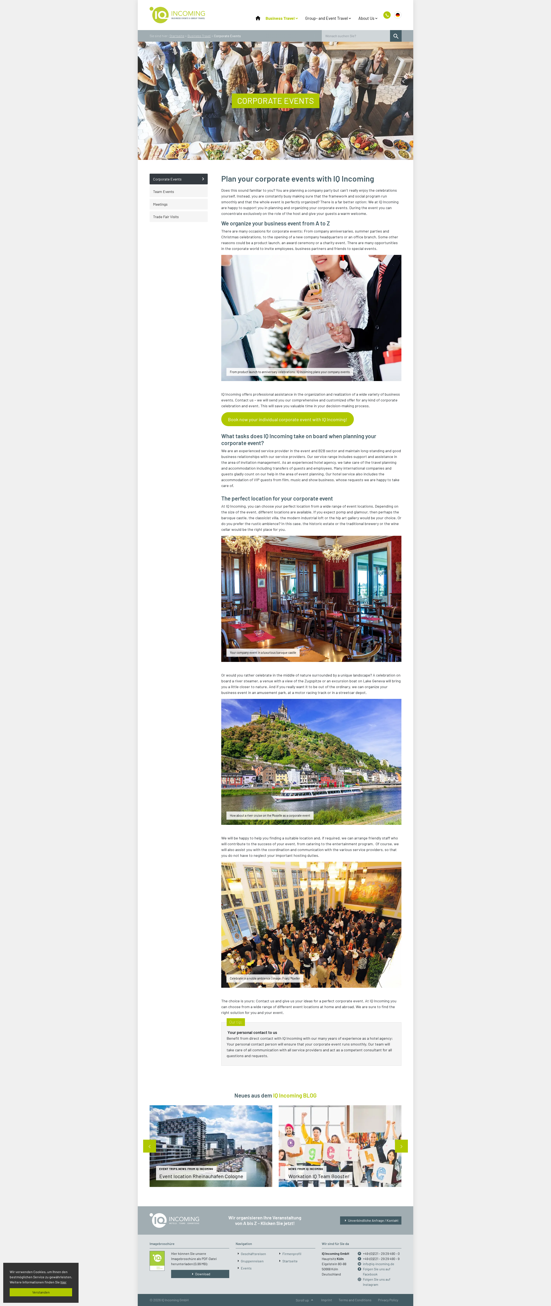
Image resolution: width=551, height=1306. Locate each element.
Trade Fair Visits (166, 216)
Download (200, 1274)
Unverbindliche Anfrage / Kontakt (371, 1220)
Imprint (326, 1300)
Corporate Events (167, 179)
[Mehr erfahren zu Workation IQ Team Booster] (340, 1146)
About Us (366, 18)
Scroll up (305, 1300)
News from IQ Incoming (195, 1169)
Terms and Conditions (355, 1300)
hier (63, 1282)
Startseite (176, 36)
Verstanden (41, 1292)
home (258, 18)
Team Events (163, 191)
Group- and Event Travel (326, 18)
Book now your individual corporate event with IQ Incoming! (287, 419)
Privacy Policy (388, 1300)
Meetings (160, 204)
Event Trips (168, 1169)
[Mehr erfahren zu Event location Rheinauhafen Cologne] (211, 1146)
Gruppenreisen (252, 1261)
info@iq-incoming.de (378, 1264)
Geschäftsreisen (253, 1254)
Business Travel (280, 18)
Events (246, 1268)
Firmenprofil (291, 1254)
